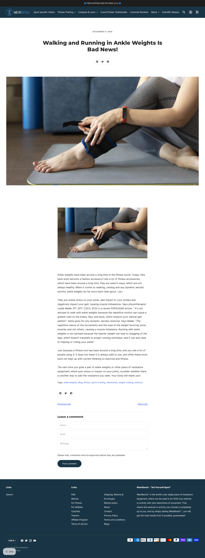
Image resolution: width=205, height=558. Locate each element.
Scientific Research (171, 12)
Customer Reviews (139, 12)
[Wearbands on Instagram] (30, 540)
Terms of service (79, 524)
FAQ (73, 494)
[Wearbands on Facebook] (22, 540)
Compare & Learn (86, 12)
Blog (80, 382)
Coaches (75, 511)
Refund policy (111, 503)
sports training (98, 382)
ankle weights (70, 382)
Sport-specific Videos (44, 12)
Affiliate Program (79, 519)
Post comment (69, 463)
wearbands (112, 382)
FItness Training (65, 12)
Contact (108, 511)
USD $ (11, 540)
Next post (143, 404)
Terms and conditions (114, 519)
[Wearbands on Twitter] (26, 540)
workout (139, 382)
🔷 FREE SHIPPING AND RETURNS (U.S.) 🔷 (102, 3)
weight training (126, 382)
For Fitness (76, 503)
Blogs (106, 524)
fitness (87, 382)
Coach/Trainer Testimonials (114, 12)
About (154, 12)
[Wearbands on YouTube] (34, 540)
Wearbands (24, 547)
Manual (74, 498)
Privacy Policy (111, 515)
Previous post (64, 404)
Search (9, 494)
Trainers (75, 515)
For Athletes (77, 507)
